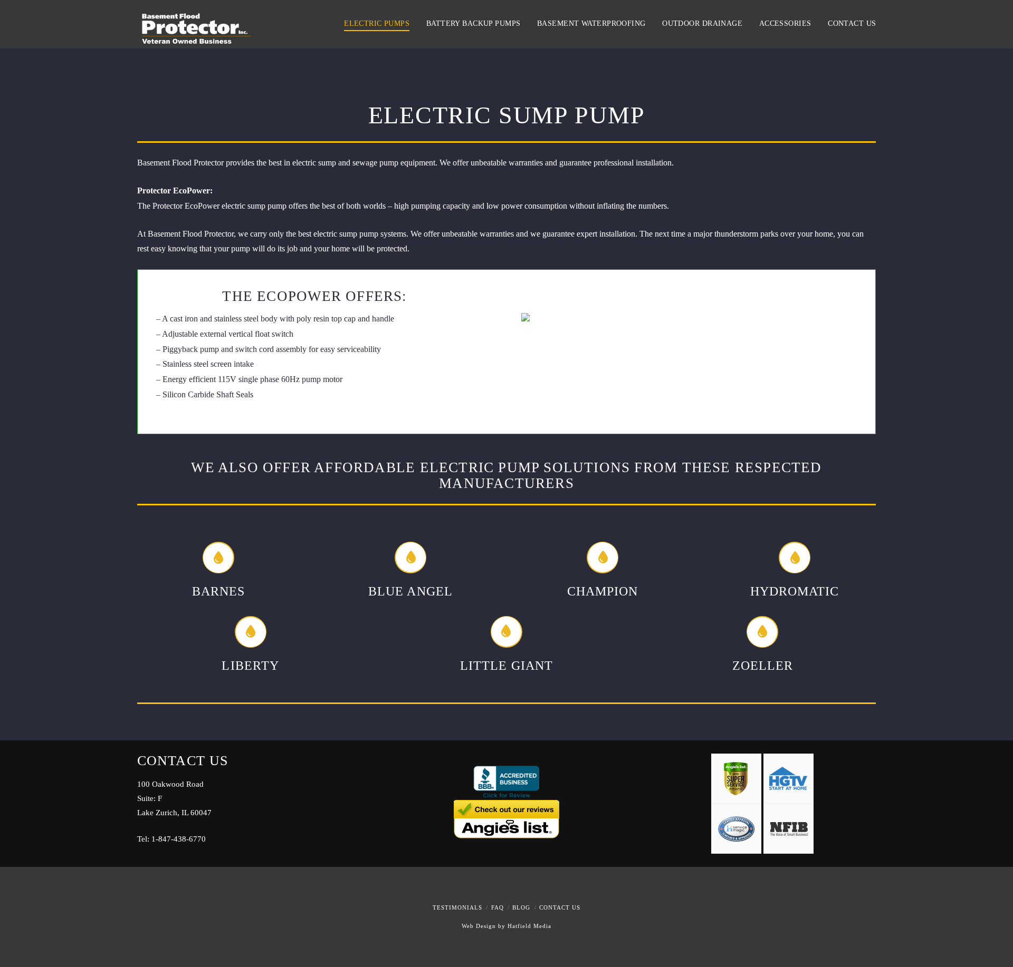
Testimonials (457, 907)
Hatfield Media (529, 926)
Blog (521, 907)
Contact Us (559, 907)
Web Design (479, 926)
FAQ (497, 907)
